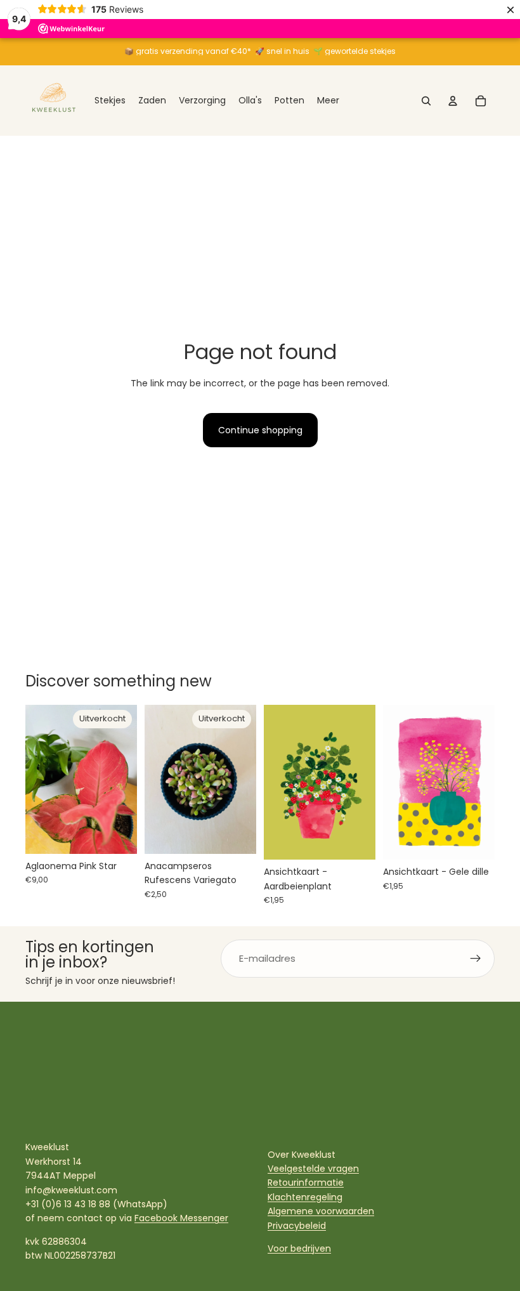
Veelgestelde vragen (313, 1168)
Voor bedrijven (299, 1248)
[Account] (453, 101)
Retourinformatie (306, 1182)
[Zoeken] (426, 101)
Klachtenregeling (305, 1197)
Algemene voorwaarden (321, 1211)
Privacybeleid (297, 1225)
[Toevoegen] (355, 840)
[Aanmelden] (475, 958)
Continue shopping (260, 430)
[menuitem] (328, 100)
